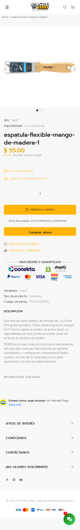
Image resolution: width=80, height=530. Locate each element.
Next (74, 69)
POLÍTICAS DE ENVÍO (21, 171)
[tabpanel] (40, 67)
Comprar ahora (40, 232)
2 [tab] (40, 110)
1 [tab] (37, 110)
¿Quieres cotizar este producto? (28, 178)
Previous (5, 69)
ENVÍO (7, 155)
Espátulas (35, 296)
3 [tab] (43, 110)
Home (5, 17)
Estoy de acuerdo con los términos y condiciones (38, 221)
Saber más (15, 404)
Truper (23, 290)
